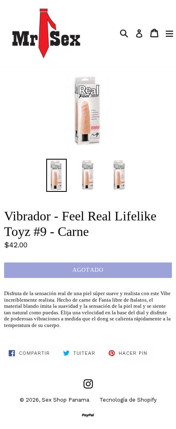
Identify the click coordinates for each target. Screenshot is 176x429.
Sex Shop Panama (65, 400)
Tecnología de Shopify (128, 400)
